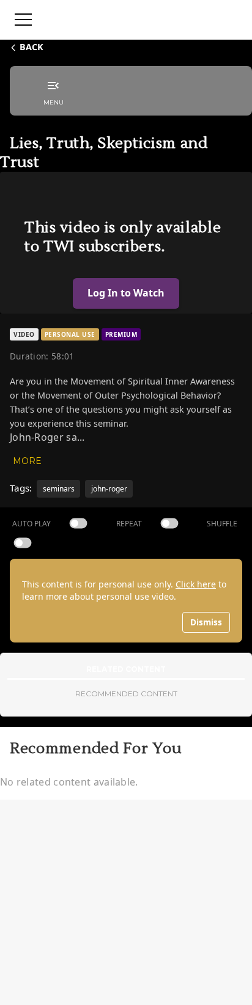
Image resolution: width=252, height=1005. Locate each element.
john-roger (109, 489)
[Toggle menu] (23, 19)
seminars (59, 489)
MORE (27, 460)
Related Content (126, 669)
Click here (196, 584)
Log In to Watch (126, 293)
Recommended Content (126, 693)
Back (31, 47)
